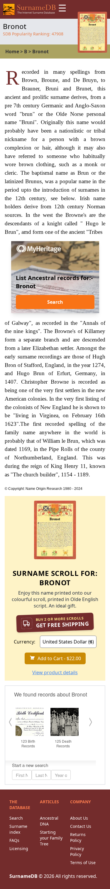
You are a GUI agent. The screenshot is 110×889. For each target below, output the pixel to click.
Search (55, 302)
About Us (79, 818)
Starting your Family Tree (51, 838)
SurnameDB (23, 876)
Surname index (18, 829)
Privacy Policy (77, 851)
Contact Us (80, 826)
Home (12, 51)
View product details (55, 672)
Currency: (24, 642)
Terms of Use (83, 862)
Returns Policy (78, 837)
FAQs (14, 840)
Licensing (18, 848)
